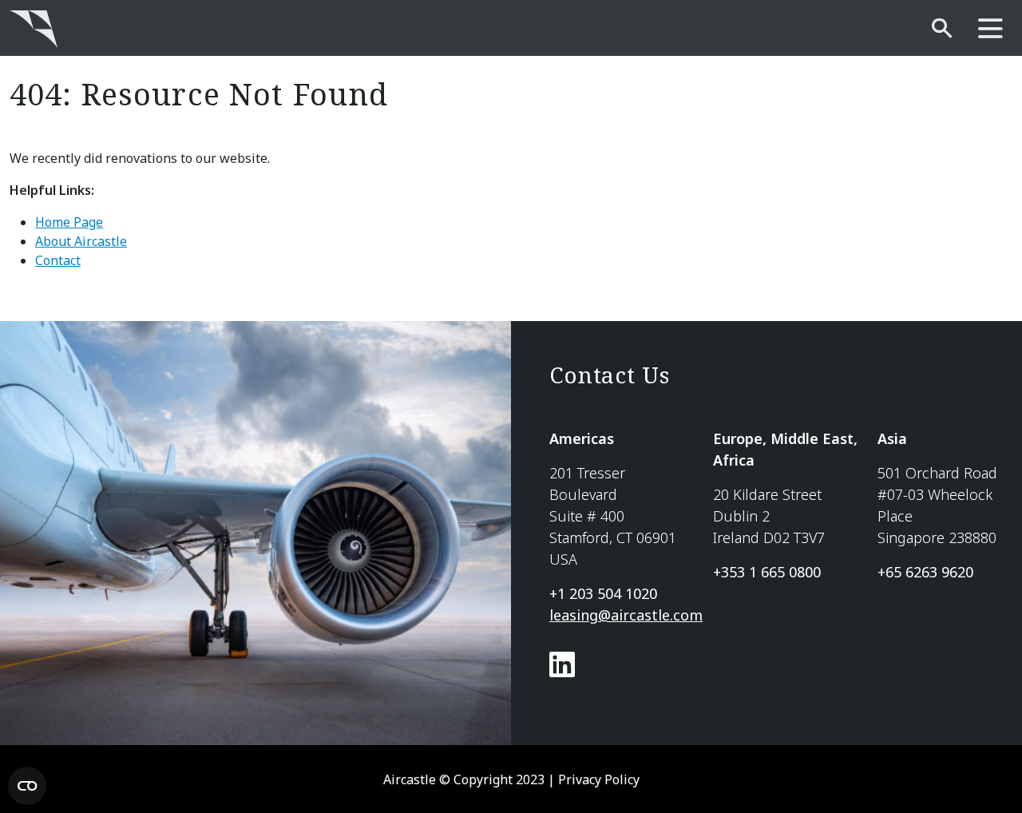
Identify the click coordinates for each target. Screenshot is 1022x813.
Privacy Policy (599, 779)
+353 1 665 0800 (767, 571)
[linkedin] (562, 670)
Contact (58, 260)
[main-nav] (990, 29)
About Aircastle (81, 241)
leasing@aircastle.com (626, 615)
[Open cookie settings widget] (27, 786)
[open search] (942, 29)
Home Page (69, 222)
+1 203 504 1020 (603, 593)
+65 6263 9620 (925, 571)
